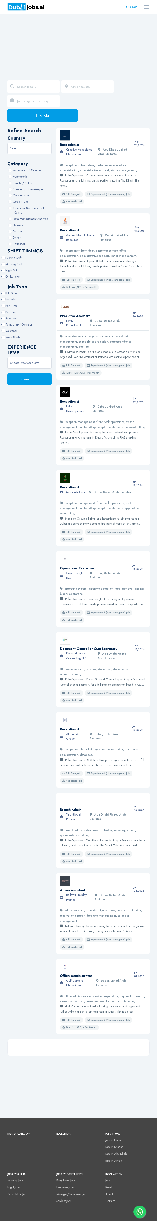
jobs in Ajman (113, 1161)
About (109, 1194)
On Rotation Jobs (17, 1194)
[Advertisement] (78, 44)
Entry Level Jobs (65, 1180)
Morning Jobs (15, 1180)
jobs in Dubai (113, 1140)
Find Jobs (42, 115)
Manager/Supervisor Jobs (72, 1194)
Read (108, 1187)
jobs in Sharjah (114, 1147)
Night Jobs (13, 1187)
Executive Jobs (65, 1187)
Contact (110, 1201)
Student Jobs (64, 1201)
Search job (29, 379)
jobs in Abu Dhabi (116, 1154)
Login (133, 7)
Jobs (108, 1180)
